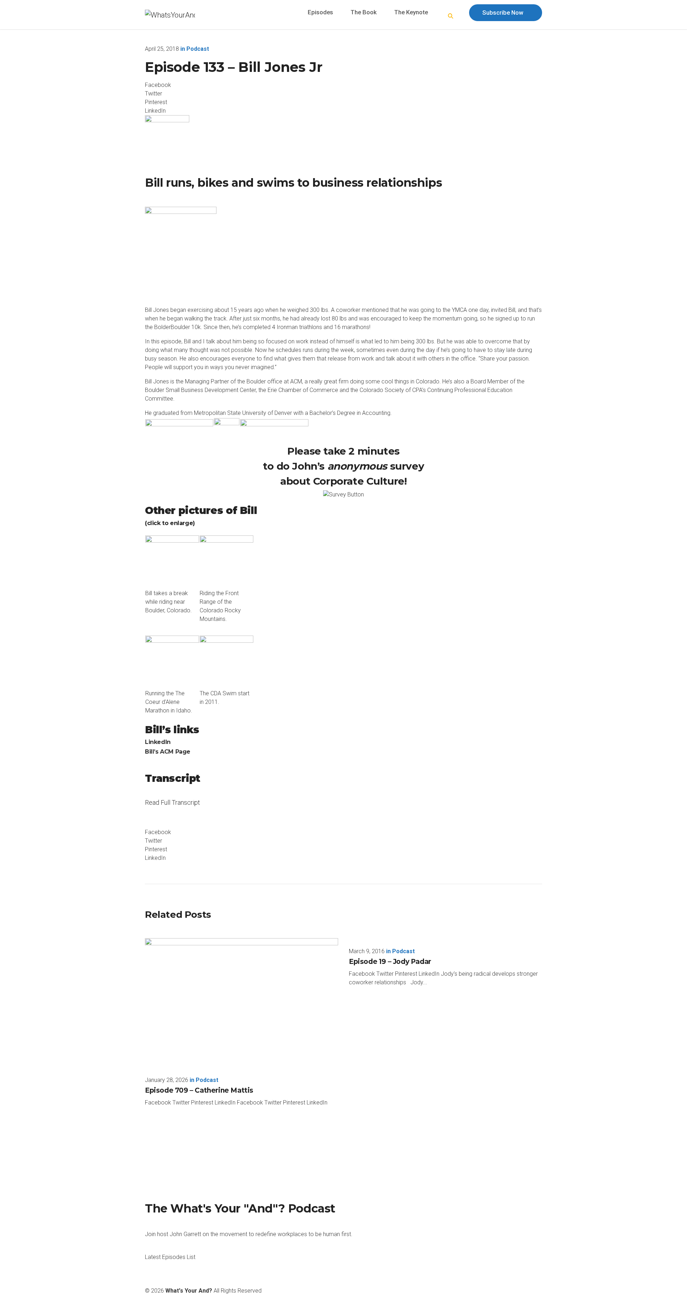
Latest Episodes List (170, 1257)
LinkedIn (158, 742)
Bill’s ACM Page (167, 751)
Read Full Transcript (172, 807)
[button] (450, 16)
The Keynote (411, 12)
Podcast (197, 48)
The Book (364, 12)
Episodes (320, 12)
